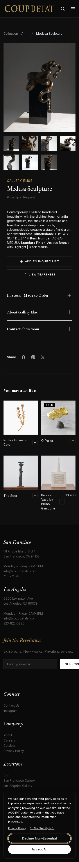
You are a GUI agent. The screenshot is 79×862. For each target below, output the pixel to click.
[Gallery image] (30, 143)
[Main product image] (11, 143)
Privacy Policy (17, 828)
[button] (39, 87)
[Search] (63, 9)
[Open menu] (72, 8)
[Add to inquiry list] (35, 442)
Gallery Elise (19, 180)
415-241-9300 (13, 576)
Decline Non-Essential (39, 838)
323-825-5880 (14, 623)
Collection (11, 33)
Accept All (39, 849)
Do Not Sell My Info (42, 828)
